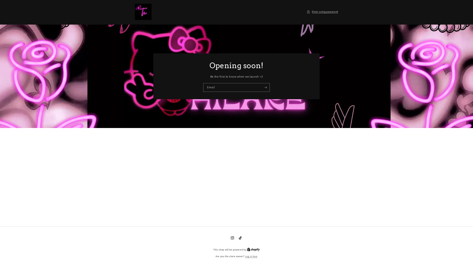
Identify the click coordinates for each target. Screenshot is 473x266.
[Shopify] (253, 249)
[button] (322, 11)
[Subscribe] (265, 87)
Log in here (251, 256)
